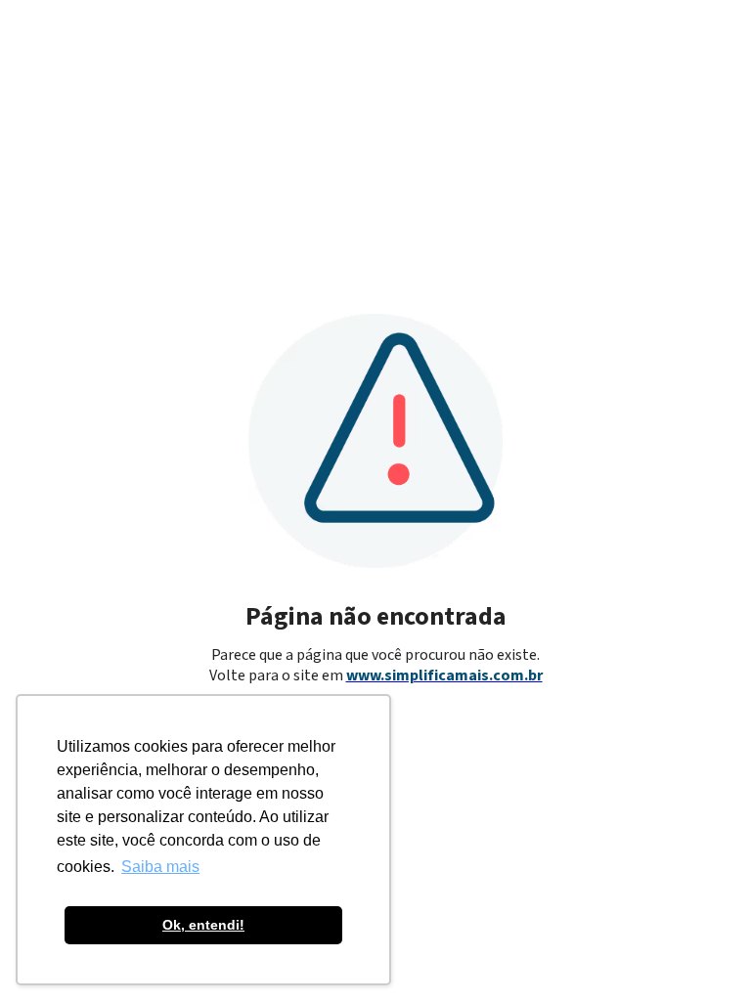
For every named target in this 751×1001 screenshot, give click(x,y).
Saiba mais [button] (160, 866)
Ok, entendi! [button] (203, 925)
